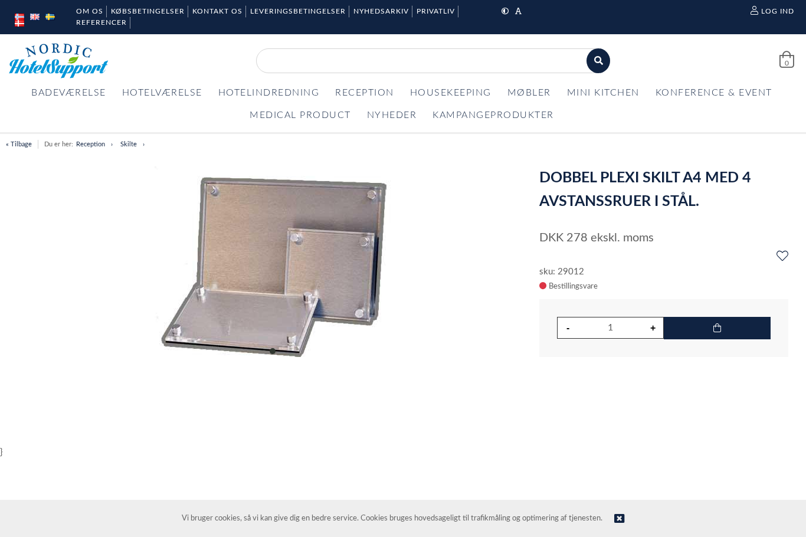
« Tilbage (19, 144)
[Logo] (58, 60)
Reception (90, 144)
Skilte (128, 144)
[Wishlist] (782, 257)
